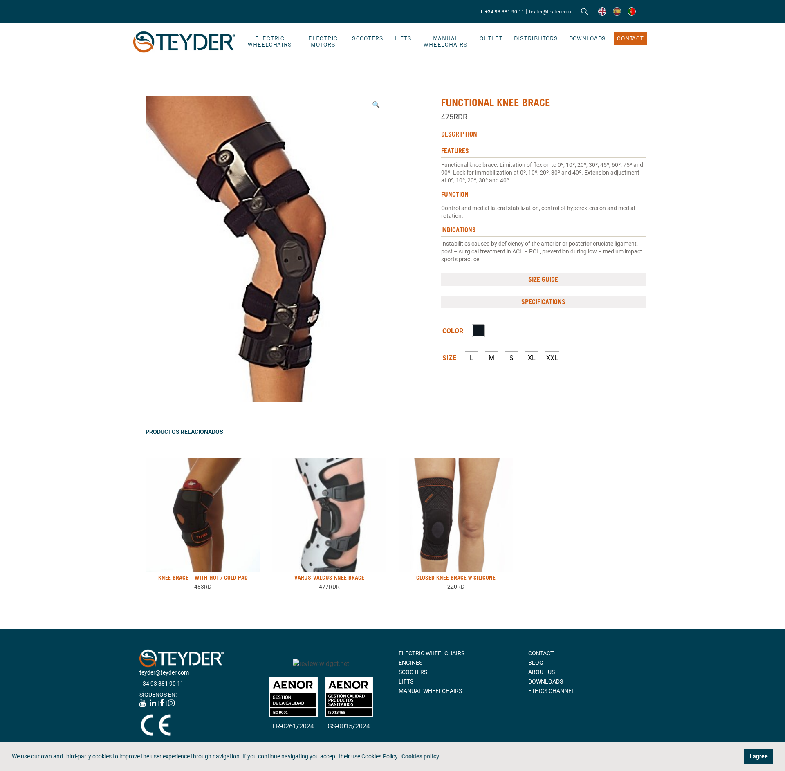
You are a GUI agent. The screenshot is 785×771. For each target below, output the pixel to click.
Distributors (536, 38)
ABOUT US (541, 672)
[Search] (584, 12)
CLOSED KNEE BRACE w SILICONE (456, 577)
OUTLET (491, 38)
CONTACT (630, 38)
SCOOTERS (368, 38)
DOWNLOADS (587, 38)
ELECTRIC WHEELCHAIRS (270, 41)
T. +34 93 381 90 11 (502, 12)
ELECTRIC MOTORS (323, 41)
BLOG (535, 662)
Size (449, 358)
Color (452, 331)
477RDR (329, 586)
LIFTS (403, 38)
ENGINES (410, 662)
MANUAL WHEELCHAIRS (445, 41)
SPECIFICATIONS (543, 302)
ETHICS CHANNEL (551, 691)
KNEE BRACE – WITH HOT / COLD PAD (203, 577)
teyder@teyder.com (550, 12)
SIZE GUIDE (543, 279)
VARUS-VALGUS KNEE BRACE (329, 577)
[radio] (478, 331)
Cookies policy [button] (420, 756)
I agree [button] (759, 756)
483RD (202, 586)
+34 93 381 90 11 (161, 683)
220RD (455, 586)
